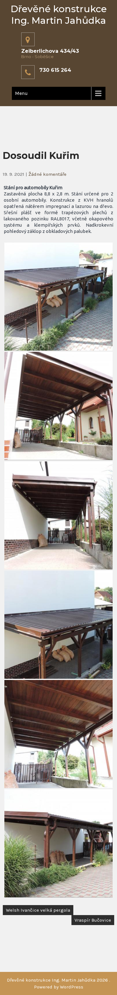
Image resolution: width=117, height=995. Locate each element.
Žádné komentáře (47, 174)
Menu (21, 93)
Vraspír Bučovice (93, 920)
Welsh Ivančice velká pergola (38, 910)
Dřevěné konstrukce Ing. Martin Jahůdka (59, 14)
